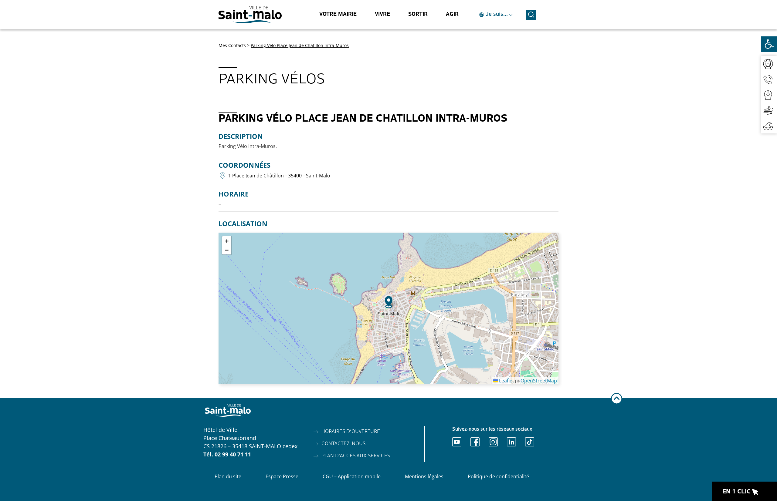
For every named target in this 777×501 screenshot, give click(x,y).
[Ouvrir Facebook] (475, 441)
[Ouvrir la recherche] (531, 14)
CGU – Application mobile (352, 476)
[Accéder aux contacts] (769, 79)
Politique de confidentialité (498, 476)
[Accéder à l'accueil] (250, 14)
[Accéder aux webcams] (769, 95)
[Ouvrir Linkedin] (511, 441)
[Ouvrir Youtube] (456, 441)
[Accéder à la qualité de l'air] (769, 110)
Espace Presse (282, 476)
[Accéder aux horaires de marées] (769, 125)
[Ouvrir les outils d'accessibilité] (769, 44)
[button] (388, 302)
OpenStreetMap (539, 380)
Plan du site (228, 476)
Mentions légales (424, 476)
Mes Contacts (232, 45)
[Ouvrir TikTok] (529, 441)
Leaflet (506, 380)
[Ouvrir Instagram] (493, 441)
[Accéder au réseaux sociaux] (769, 64)
